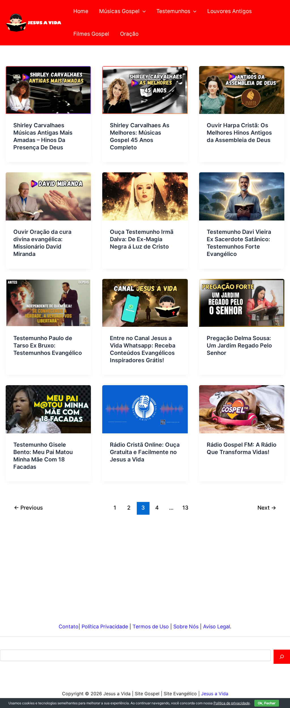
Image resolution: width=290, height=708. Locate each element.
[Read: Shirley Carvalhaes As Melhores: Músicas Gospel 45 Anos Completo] (144, 90)
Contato (68, 626)
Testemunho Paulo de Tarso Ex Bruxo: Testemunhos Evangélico (47, 345)
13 (185, 507)
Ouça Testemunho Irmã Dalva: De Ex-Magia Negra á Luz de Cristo (141, 239)
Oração (129, 34)
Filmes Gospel (91, 34)
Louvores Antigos (229, 11)
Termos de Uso (151, 626)
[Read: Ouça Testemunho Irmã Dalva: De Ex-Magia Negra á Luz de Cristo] (144, 196)
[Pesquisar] (282, 657)
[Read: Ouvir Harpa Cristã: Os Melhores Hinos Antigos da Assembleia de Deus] (241, 90)
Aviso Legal (216, 626)
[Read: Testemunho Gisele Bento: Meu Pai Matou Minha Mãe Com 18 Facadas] (48, 409)
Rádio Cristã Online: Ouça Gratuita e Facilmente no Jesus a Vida (145, 452)
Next (266, 507)
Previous (28, 507)
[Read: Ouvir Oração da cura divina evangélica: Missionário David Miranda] (48, 196)
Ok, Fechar (267, 703)
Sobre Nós (186, 626)
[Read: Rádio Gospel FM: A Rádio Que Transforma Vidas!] (241, 409)
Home (80, 11)
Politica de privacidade (232, 703)
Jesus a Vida (214, 693)
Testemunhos (173, 11)
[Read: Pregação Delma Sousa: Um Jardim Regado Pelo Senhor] (241, 303)
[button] (143, 11)
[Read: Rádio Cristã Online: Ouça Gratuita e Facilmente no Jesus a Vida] (144, 409)
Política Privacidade (105, 626)
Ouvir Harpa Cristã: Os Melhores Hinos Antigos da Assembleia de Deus (239, 132)
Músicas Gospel (119, 11)
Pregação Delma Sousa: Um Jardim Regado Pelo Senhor (239, 345)
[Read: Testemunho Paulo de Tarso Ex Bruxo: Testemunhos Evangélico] (48, 303)
